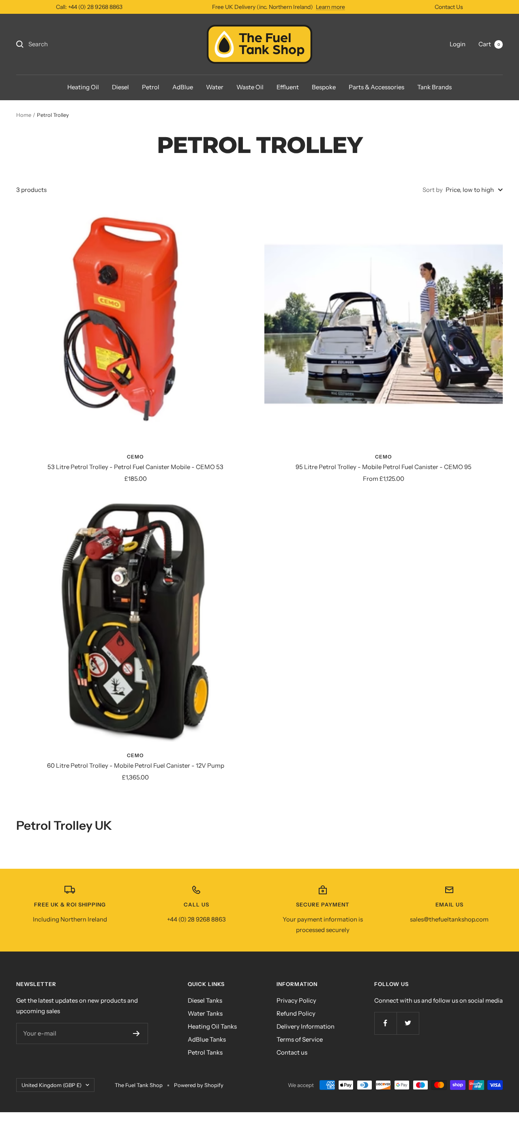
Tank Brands (434, 87)
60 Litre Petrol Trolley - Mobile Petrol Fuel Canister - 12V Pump (135, 765)
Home (23, 115)
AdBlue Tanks (207, 1039)
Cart (489, 44)
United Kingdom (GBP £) (51, 1085)
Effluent (288, 87)
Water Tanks (205, 1013)
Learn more (330, 7)
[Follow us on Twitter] (408, 1023)
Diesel (120, 87)
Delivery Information (306, 1026)
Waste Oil (250, 87)
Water (214, 87)
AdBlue (182, 87)
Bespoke (324, 87)
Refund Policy (296, 1013)
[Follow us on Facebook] (385, 1023)
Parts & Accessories (376, 87)
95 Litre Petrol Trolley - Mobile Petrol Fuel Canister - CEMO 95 (384, 467)
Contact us (292, 1052)
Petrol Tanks (205, 1052)
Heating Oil (83, 87)
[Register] (136, 1033)
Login (457, 44)
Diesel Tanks (205, 1000)
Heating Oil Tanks (212, 1026)
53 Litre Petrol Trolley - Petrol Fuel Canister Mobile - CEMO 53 (135, 467)
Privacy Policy (296, 1000)
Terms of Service (300, 1039)
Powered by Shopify (198, 1085)
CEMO (135, 457)
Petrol (150, 87)
